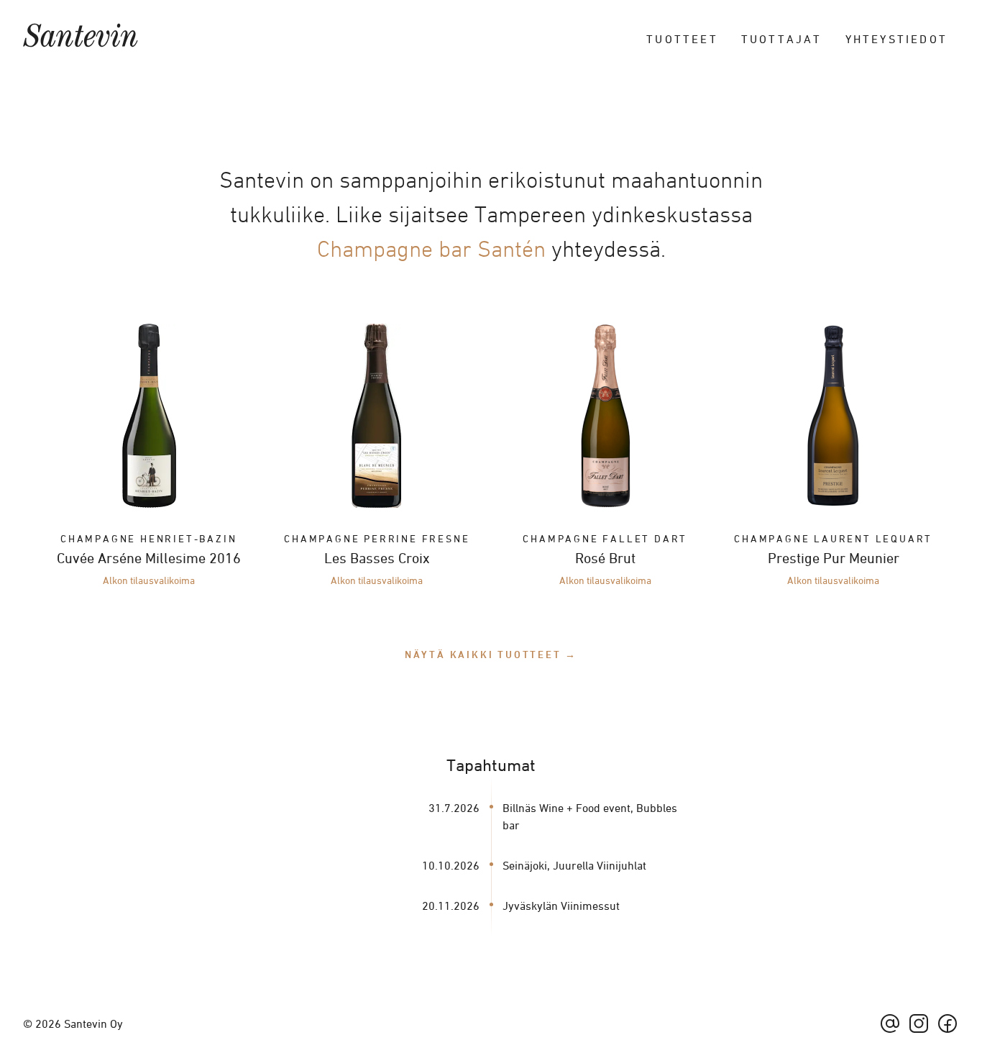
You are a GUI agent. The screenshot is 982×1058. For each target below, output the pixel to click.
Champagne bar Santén (431, 249)
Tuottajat (781, 38)
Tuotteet (682, 38)
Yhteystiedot (896, 38)
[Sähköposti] (889, 1023)
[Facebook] (947, 1023)
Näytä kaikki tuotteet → (491, 654)
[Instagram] (918, 1023)
